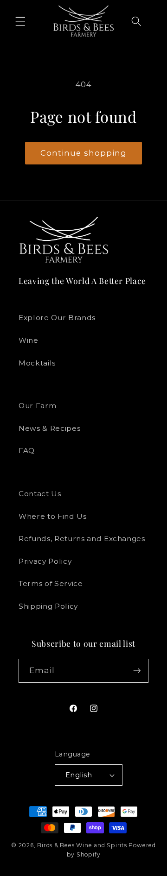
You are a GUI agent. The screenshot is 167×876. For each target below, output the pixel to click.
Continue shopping (83, 153)
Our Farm (37, 405)
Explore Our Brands (57, 317)
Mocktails (37, 363)
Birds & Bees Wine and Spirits (82, 845)
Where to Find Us (53, 516)
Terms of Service (51, 583)
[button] (20, 21)
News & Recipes (49, 428)
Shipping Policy (48, 606)
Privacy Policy (45, 561)
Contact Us (40, 493)
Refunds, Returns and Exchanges (82, 538)
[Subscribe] (137, 671)
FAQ (27, 450)
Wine (29, 340)
